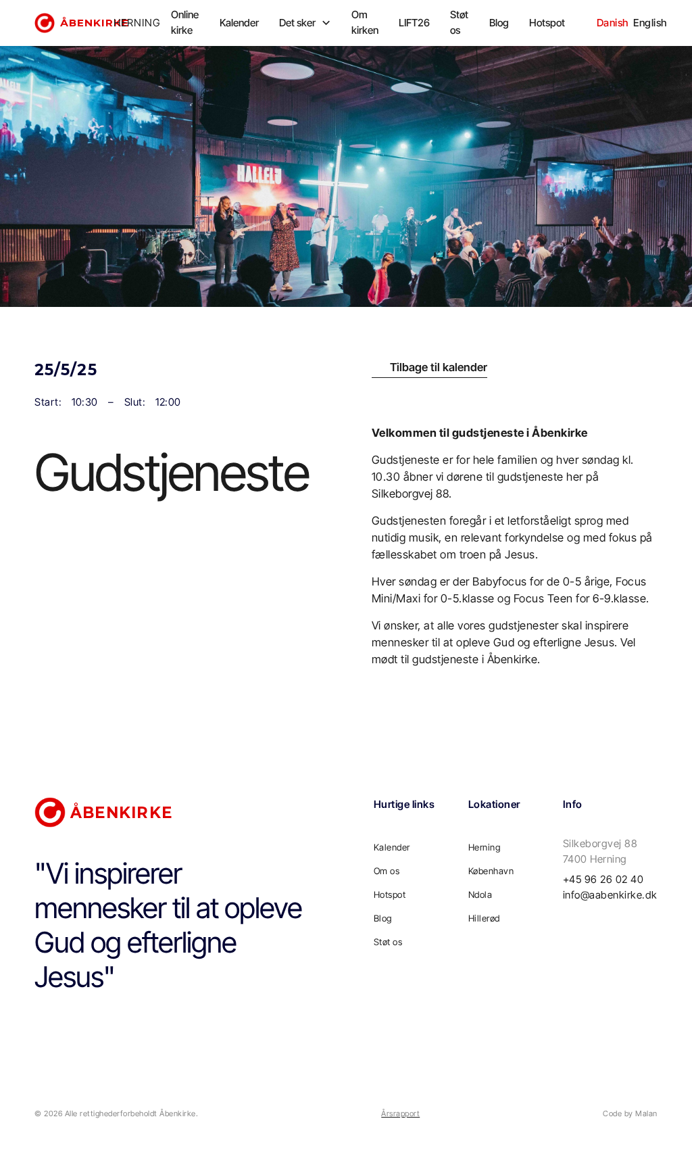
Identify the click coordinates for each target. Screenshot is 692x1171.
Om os (387, 870)
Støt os (459, 22)
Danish (612, 22)
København (491, 870)
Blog (499, 22)
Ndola (480, 894)
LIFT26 (414, 22)
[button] (305, 23)
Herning (484, 847)
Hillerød (484, 918)
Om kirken (364, 22)
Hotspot (547, 22)
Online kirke (185, 22)
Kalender (239, 22)
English (650, 22)
